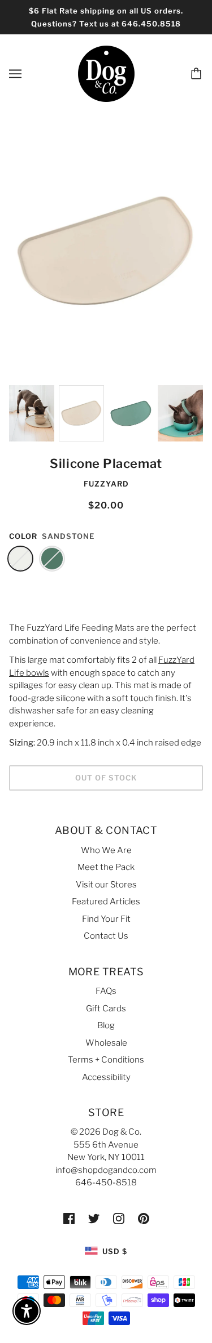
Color (23, 536)
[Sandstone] (20, 558)
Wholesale (106, 1043)
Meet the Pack (106, 867)
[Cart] (198, 73)
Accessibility (106, 1077)
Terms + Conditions (106, 1060)
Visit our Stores (106, 885)
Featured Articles (106, 901)
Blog (106, 1025)
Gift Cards (106, 1008)
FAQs (106, 991)
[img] (69, 1218)
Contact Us (106, 936)
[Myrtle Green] (52, 558)
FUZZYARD (106, 483)
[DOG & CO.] (106, 73)
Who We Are (106, 850)
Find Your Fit (106, 919)
